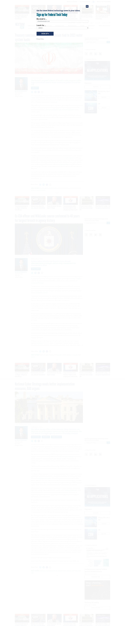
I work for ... (41, 25)
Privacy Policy (40, 39)
